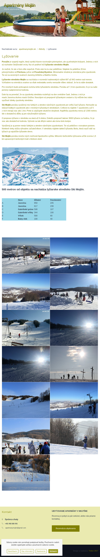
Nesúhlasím (12, 551)
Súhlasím (53, 551)
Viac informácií (27, 551)
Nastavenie (41, 551)
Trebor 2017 (93, 551)
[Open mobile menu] (93, 5)
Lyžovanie (10, 56)
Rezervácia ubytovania (66, 528)
